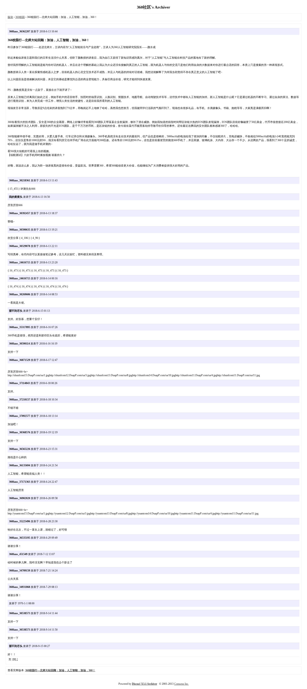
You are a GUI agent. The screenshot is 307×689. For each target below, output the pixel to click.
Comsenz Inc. (181, 683)
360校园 (20, 17)
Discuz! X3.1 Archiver (144, 683)
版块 (10, 17)
